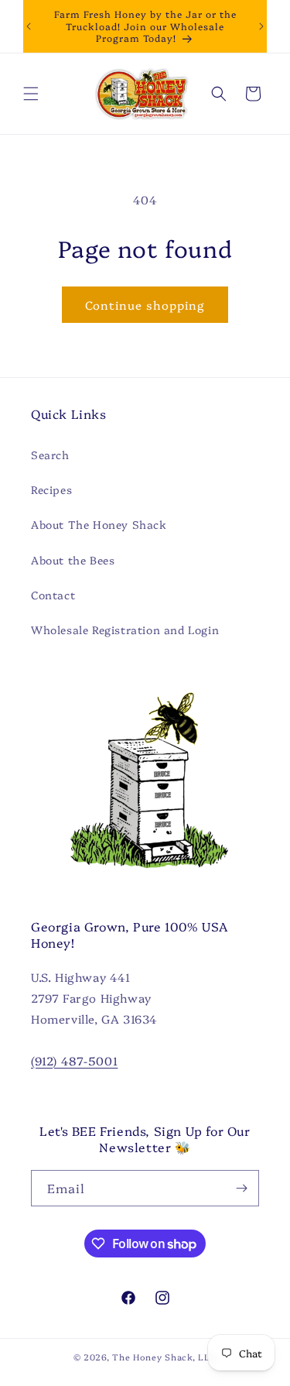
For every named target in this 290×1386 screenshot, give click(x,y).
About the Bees (72, 560)
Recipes (51, 489)
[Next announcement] (261, 26)
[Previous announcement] (29, 26)
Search (50, 454)
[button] (31, 94)
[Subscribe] (241, 1188)
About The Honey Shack (99, 524)
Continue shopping (145, 305)
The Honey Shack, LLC (164, 1357)
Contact (53, 594)
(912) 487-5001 (74, 1060)
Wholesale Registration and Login (125, 629)
